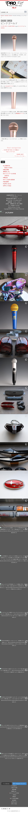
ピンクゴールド (21, 26)
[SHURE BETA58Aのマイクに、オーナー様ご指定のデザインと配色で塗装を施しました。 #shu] (14, 315)
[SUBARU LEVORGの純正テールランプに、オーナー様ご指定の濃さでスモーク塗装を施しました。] (14, 710)
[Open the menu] (25, 12)
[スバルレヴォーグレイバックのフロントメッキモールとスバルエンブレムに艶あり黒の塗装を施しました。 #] (14, 456)
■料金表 (5, 177)
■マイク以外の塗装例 (9, 179)
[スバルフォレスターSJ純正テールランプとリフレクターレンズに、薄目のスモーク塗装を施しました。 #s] (14, 626)
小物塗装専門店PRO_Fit (15, 811)
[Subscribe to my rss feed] (1, 12)
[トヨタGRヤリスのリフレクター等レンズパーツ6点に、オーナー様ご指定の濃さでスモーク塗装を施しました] (14, 400)
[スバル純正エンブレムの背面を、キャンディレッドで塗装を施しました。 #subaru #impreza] (14, 485)
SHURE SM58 (8, 15)
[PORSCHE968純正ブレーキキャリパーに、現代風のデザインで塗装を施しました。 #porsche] (14, 654)
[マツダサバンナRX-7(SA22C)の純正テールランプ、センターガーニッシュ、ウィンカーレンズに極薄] (14, 513)
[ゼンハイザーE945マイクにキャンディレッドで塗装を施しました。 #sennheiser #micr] (14, 739)
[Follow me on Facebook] (4, 12)
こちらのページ (9, 86)
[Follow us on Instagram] (6, 12)
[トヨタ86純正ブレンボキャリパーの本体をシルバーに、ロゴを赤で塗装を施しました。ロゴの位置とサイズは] (14, 569)
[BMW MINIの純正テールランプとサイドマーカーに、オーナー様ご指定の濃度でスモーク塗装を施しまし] (14, 343)
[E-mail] (3, 12)
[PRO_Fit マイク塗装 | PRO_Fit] (14, 3)
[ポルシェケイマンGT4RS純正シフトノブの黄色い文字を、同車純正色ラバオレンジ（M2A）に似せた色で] (14, 597)
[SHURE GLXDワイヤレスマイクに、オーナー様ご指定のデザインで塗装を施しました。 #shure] (14, 372)
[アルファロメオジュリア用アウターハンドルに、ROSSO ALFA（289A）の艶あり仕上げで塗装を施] (14, 230)
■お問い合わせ (7, 183)
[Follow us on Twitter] (7, 12)
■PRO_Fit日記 (7, 186)
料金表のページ (20, 113)
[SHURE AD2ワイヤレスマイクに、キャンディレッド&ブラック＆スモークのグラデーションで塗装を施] (14, 259)
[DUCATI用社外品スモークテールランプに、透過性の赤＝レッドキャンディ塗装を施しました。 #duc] (14, 428)
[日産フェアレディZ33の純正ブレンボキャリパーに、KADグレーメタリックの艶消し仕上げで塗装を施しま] (14, 767)
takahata (2, 28)
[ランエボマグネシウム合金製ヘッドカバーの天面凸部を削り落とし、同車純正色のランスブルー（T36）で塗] (14, 541)
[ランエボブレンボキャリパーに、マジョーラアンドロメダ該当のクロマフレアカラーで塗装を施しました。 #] (14, 287)
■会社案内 (6, 181)
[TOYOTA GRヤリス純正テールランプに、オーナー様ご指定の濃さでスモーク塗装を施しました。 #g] (14, 682)
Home (2, 15)
